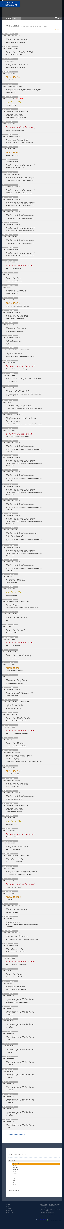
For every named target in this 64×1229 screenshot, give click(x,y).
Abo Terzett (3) (13, 821)
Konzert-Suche (14, 1190)
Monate (57, 30)
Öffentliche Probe (14, 114)
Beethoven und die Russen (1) (20, 127)
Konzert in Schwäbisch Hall (19, 51)
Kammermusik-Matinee (17, 936)
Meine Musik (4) (14, 667)
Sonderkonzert (13, 921)
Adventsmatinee (14, 340)
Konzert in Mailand (15, 579)
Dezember (15, 1169)
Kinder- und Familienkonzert (20, 165)
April (14, 1176)
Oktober (15, 1165)
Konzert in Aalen (14, 974)
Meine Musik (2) (14, 152)
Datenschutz (9, 1210)
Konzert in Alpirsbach (17, 64)
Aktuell (8, 18)
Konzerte (16, 18)
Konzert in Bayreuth (16, 290)
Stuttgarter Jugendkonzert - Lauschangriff (19, 757)
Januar (15, 1171)
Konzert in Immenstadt (17, 846)
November (15, 1167)
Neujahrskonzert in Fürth (18, 405)
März (14, 1175)
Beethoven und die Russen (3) (20, 366)
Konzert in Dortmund (16, 328)
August (15, 1184)
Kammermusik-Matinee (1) (19, 692)
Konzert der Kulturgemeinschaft (22, 871)
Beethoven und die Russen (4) (20, 433)
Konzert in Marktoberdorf (19, 717)
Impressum (8, 1208)
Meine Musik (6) (14, 896)
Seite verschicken (12, 1136)
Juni (14, 1180)
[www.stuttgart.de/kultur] (25, 1220)
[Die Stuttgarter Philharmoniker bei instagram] (10, 1216)
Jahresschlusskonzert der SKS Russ (23, 378)
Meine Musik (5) (14, 771)
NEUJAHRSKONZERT (17, 391)
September (16, 1163)
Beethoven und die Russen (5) (20, 642)
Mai (14, 1178)
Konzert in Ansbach (15, 630)
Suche (7, 1206)
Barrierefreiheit (9, 1212)
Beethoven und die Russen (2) (20, 265)
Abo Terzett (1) (13, 102)
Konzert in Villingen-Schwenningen (23, 89)
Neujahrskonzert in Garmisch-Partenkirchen (21, 419)
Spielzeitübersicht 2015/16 (18, 1154)
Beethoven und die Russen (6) (20, 730)
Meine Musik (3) (14, 303)
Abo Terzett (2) (13, 592)
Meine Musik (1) (14, 77)
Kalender (12, 1160)
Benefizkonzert (13, 604)
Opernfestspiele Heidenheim (20, 999)
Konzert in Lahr (14, 278)
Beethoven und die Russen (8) (20, 884)
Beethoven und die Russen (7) (20, 833)
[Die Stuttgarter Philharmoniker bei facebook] (7, 1216)
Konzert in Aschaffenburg (18, 655)
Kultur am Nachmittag (17, 39)
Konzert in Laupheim (16, 680)
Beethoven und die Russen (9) (20, 961)
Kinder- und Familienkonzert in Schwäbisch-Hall (21, 534)
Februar (15, 1173)
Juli (14, 1182)
